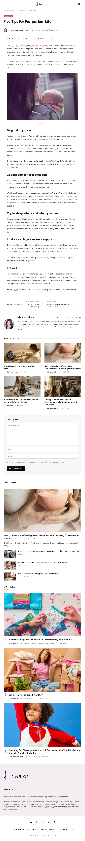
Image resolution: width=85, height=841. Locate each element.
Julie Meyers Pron (17, 30)
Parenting (12, 10)
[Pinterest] (6, 62)
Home (6, 10)
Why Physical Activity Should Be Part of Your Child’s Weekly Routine (21, 401)
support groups (66, 196)
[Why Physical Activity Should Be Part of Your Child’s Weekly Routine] (22, 386)
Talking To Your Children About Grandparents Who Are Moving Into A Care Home (60, 402)
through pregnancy (39, 45)
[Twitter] (6, 57)
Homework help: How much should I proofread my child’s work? (40, 639)
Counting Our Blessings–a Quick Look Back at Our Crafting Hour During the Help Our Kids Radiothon (44, 752)
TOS (71, 829)
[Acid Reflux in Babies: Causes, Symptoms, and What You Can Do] (10, 565)
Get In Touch (18, 829)
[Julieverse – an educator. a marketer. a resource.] (42, 4)
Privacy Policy (47, 829)
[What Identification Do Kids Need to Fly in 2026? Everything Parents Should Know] (10, 554)
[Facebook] (6, 51)
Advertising (32, 829)
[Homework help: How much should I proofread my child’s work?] (42, 614)
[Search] (79, 4)
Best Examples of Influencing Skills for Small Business (38, 574)
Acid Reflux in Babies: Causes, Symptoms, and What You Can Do (42, 562)
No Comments (43, 30)
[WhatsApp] (6, 68)
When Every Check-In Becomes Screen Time (20, 367)
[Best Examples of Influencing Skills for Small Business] (10, 576)
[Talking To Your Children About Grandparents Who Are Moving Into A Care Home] (62, 386)
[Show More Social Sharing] (52, 39)
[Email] (6, 74)
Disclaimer (62, 829)
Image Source (42, 123)
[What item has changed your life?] (42, 670)
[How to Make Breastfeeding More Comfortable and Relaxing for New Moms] (62, 353)
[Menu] (6, 4)
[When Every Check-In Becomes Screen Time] (22, 353)
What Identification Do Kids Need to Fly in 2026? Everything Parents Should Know (49, 551)
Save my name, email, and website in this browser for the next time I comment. (37, 462)
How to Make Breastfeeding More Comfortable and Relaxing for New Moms (62, 367)
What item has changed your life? (26, 695)
